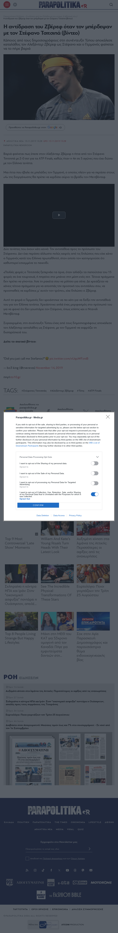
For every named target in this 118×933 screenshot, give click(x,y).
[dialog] (59, 466)
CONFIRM (38, 505)
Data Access (59, 515)
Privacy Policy (75, 515)
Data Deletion (43, 515)
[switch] (94, 463)
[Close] (109, 417)
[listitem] (59, 456)
